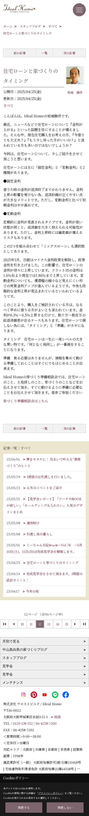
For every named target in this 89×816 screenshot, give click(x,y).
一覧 (44, 53)
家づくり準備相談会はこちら (25, 400)
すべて (8, 105)
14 (57, 624)
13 (48, 624)
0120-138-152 (23, 723)
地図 (57, 716)
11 (31, 624)
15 (66, 624)
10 (22, 624)
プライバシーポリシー (50, 793)
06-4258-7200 (46, 723)
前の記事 (20, 53)
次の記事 (69, 53)
